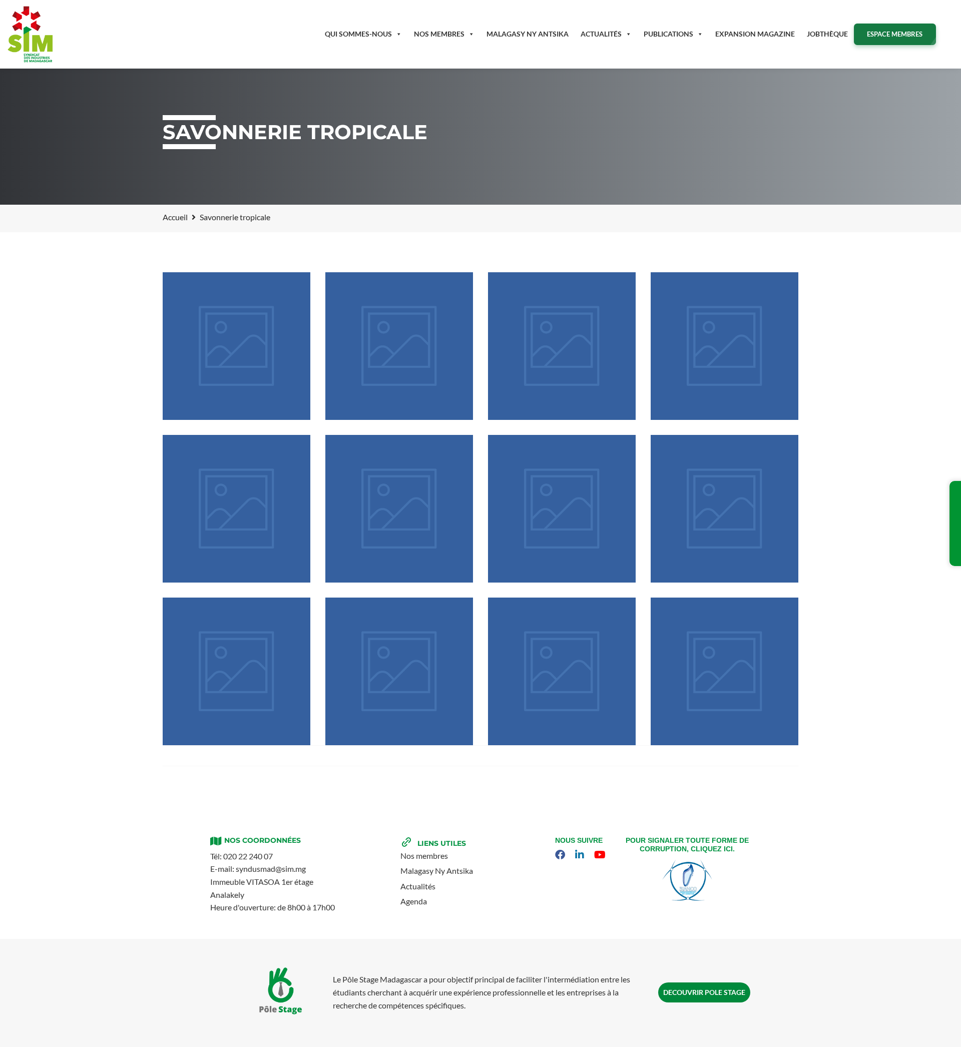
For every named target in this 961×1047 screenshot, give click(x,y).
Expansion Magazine (755, 34)
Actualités (601, 34)
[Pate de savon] (562, 346)
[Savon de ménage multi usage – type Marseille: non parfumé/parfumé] (724, 671)
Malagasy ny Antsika (528, 34)
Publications (668, 34)
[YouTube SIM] (601, 855)
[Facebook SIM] (561, 855)
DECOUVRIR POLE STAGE (704, 992)
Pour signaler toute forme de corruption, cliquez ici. (687, 844)
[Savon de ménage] (399, 671)
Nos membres (439, 34)
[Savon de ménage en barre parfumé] (562, 671)
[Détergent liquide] (724, 346)
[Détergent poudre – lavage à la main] (236, 671)
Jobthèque (827, 34)
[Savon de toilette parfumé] (399, 509)
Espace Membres (894, 34)
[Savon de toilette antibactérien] (236, 346)
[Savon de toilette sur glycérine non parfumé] (562, 509)
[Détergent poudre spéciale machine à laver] (724, 509)
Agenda (413, 901)
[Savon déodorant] (236, 509)
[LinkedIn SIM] (581, 855)
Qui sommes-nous (358, 34)
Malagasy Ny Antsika (436, 870)
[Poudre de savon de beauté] (399, 346)
